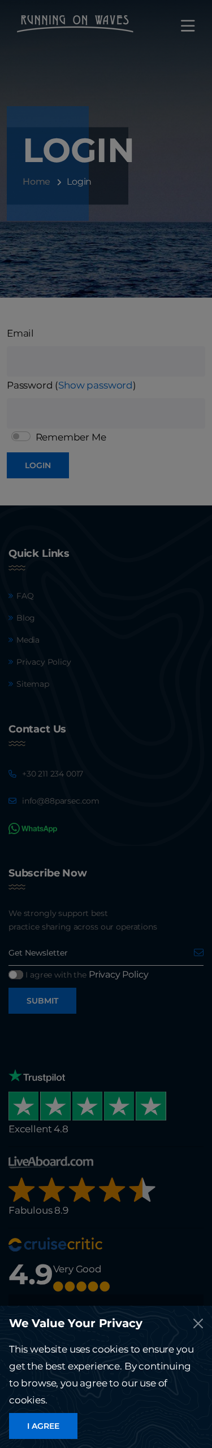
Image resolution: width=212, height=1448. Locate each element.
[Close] (198, 1323)
